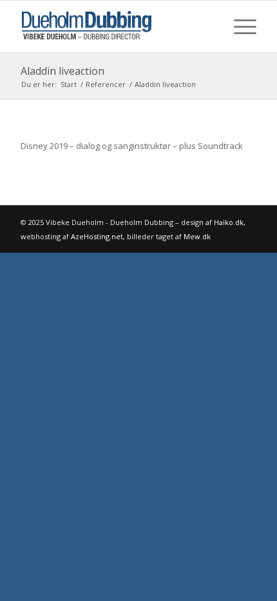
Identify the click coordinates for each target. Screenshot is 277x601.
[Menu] (238, 26)
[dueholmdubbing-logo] (115, 26)
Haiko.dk (229, 222)
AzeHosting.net (97, 236)
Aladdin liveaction (62, 71)
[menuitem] (238, 26)
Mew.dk (197, 236)
